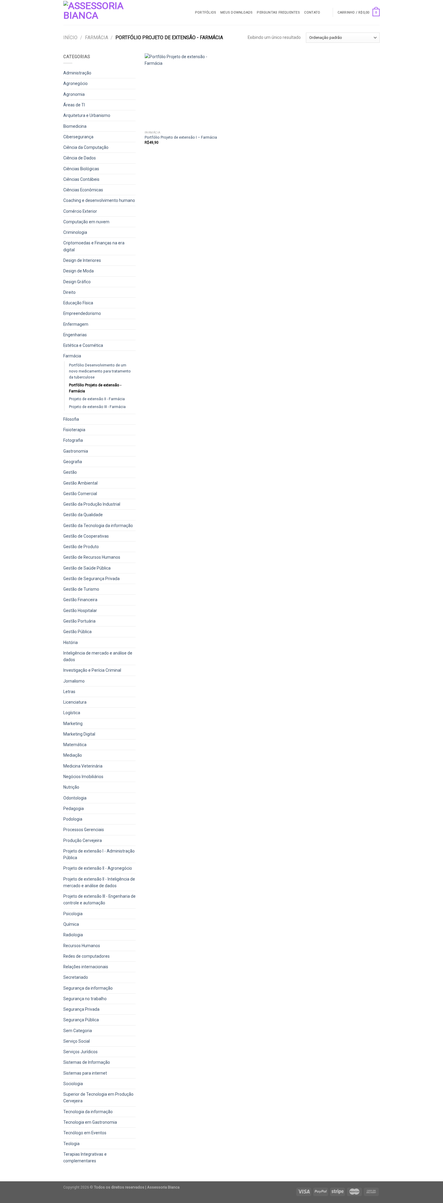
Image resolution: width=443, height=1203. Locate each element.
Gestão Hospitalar (80, 610)
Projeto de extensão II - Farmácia (97, 399)
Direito (69, 292)
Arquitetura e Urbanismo (86, 115)
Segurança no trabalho (85, 998)
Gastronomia (75, 451)
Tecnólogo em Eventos (84, 1132)
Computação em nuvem (86, 221)
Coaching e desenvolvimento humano (99, 200)
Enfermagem (75, 324)
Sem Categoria (77, 1030)
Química (71, 924)
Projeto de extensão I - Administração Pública (99, 854)
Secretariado (75, 977)
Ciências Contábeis (81, 179)
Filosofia (71, 419)
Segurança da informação (88, 988)
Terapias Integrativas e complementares (85, 1157)
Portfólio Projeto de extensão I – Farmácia (181, 137)
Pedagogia (73, 808)
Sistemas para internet (85, 1073)
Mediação (72, 755)
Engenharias (75, 334)
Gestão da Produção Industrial (91, 504)
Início (70, 37)
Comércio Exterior (80, 211)
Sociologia (73, 1083)
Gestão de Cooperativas (86, 536)
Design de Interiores (82, 260)
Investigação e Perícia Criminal (92, 670)
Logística (71, 712)
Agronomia (74, 94)
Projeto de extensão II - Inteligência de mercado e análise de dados (99, 882)
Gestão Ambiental (80, 483)
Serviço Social (76, 1041)
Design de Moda (78, 271)
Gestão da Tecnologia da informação (98, 525)
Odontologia (74, 798)
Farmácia (96, 37)
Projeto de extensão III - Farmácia (97, 406)
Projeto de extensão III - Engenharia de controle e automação (99, 899)
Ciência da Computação (85, 147)
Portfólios (205, 12)
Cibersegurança (78, 136)
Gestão (70, 472)
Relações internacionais (85, 966)
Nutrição (71, 787)
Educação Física (78, 302)
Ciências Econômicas (83, 189)
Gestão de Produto (81, 546)
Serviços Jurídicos (80, 1051)
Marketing (73, 723)
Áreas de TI (74, 104)
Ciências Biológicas (81, 168)
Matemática (74, 744)
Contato (312, 12)
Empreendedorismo (82, 313)
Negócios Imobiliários (83, 776)
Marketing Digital (79, 734)
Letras (69, 691)
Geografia (72, 461)
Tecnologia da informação (88, 1111)
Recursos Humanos (81, 945)
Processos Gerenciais (83, 829)
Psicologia (73, 913)
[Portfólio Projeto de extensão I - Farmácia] (182, 90)
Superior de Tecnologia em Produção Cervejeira (98, 1097)
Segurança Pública (81, 1019)
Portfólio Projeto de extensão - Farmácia (95, 388)
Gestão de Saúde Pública (87, 568)
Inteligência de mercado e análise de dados (97, 656)
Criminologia (75, 232)
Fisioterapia (74, 429)
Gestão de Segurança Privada (91, 578)
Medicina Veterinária (82, 766)
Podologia (72, 819)
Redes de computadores (86, 956)
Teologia (71, 1143)
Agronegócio (75, 83)
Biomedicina (74, 126)
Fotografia (73, 440)
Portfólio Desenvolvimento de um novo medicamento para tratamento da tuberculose (100, 371)
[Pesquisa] (326, 12)
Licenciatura (74, 702)
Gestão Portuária (79, 621)
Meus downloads (236, 12)
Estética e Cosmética (83, 345)
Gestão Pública (77, 631)
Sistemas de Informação (86, 1062)
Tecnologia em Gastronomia (90, 1122)
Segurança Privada (81, 1009)
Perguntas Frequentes (278, 12)
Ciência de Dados (79, 157)
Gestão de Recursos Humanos (91, 557)
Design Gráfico (77, 281)
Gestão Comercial (80, 493)
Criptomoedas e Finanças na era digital (93, 246)
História (70, 642)
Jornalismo (74, 681)
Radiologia (73, 934)
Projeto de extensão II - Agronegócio (97, 868)
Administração (77, 73)
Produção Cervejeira (82, 840)
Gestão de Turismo (81, 589)
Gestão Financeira (80, 599)
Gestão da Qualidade (83, 514)
